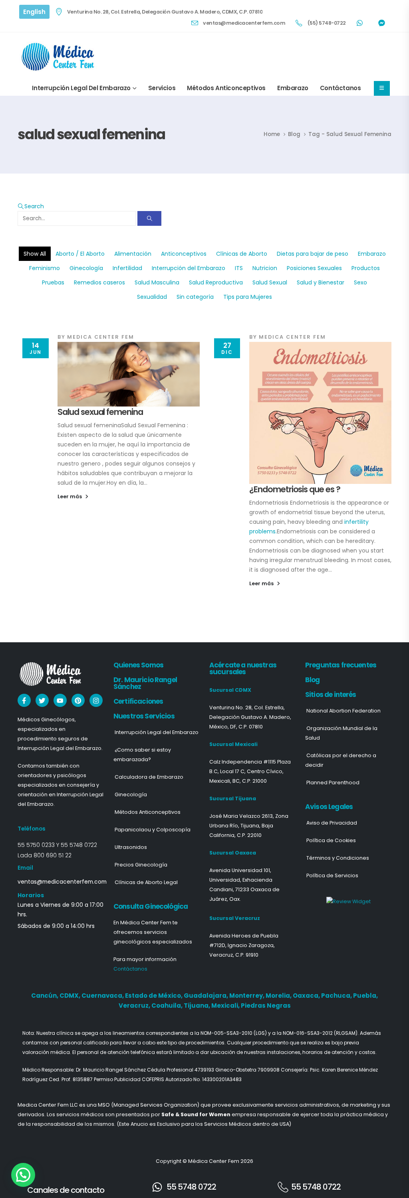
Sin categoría (195, 297)
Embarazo (292, 88)
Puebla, (365, 995)
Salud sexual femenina (100, 412)
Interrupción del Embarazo (188, 268)
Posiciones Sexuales (314, 268)
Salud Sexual (269, 282)
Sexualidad (152, 297)
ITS (239, 268)
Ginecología (86, 268)
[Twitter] (42, 700)
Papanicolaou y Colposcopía (153, 829)
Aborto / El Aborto (80, 254)
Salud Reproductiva (216, 282)
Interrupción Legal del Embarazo (81, 88)
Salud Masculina (157, 282)
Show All (35, 254)
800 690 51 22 (52, 855)
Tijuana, (197, 1005)
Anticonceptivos (183, 254)
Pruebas (53, 282)
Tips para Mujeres (247, 297)
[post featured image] (129, 374)
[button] (31, 206)
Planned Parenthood (332, 782)
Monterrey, (247, 995)
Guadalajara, (206, 995)
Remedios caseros (99, 282)
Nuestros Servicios (144, 716)
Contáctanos (340, 88)
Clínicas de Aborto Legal (146, 882)
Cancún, (45, 995)
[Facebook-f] (24, 700)
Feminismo (44, 268)
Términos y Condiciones (337, 858)
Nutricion (264, 268)
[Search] (149, 218)
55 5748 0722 (79, 845)
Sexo (360, 282)
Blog (312, 680)
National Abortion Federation (343, 710)
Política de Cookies (331, 840)
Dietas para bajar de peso (312, 254)
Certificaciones (138, 701)
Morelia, (279, 995)
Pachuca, (337, 995)
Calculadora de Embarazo (149, 777)
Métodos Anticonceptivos (226, 88)
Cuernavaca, (103, 995)
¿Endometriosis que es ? (294, 489)
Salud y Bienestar (320, 282)
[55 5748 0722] (157, 1187)
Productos (365, 268)
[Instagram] (96, 700)
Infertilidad (127, 268)
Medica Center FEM (100, 337)
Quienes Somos (138, 665)
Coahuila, (167, 1005)
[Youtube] (60, 700)
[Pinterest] (78, 700)
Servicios (161, 88)
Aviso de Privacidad (331, 822)
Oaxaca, (307, 995)
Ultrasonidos (131, 847)
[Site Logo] (59, 56)
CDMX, (70, 995)
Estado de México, (154, 995)
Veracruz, (135, 1005)
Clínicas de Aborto (241, 254)
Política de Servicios (332, 875)
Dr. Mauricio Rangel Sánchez (145, 683)
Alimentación (132, 254)
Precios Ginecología (141, 864)
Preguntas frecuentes (340, 665)
